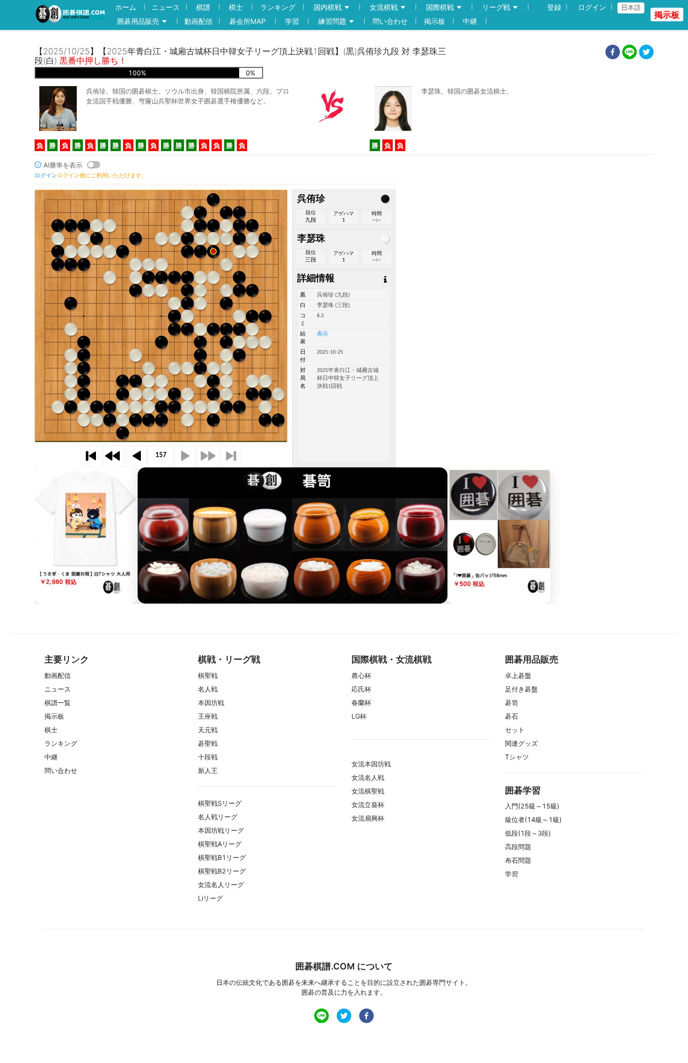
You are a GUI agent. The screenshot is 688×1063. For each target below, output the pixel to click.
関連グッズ (521, 743)
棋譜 (203, 7)
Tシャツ (517, 757)
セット (515, 730)
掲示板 (434, 21)
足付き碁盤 (521, 689)
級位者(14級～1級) (533, 819)
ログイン (592, 7)
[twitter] (646, 53)
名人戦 (208, 689)
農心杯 (361, 675)
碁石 (511, 716)
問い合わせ (390, 21)
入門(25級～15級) (532, 806)
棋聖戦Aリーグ (220, 844)
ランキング (277, 7)
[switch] (93, 164)
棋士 (236, 7)
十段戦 (208, 757)
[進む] (185, 455)
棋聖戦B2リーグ (222, 871)
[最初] (90, 455)
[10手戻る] (113, 455)
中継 (470, 21)
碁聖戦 (208, 743)
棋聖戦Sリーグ (220, 803)
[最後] (231, 455)
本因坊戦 (211, 702)
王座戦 (208, 716)
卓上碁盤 (518, 675)
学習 (292, 21)
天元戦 (208, 730)
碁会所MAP (247, 21)
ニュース (166, 7)
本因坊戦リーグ (221, 830)
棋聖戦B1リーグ (222, 857)
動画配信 (198, 21)
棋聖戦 (208, 675)
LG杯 (358, 716)
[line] (629, 53)
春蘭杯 (361, 702)
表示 (322, 334)
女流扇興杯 (367, 818)
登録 (554, 7)
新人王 (208, 770)
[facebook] (612, 53)
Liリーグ (210, 898)
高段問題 (518, 847)
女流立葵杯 (367, 804)
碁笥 (511, 702)
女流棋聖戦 (367, 791)
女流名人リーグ (221, 884)
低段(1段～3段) (528, 833)
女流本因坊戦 (371, 764)
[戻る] (136, 455)
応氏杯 (361, 689)
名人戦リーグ (217, 817)
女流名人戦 (367, 777)
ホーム (125, 7)
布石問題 (518, 860)
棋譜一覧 (57, 702)
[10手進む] (208, 455)
